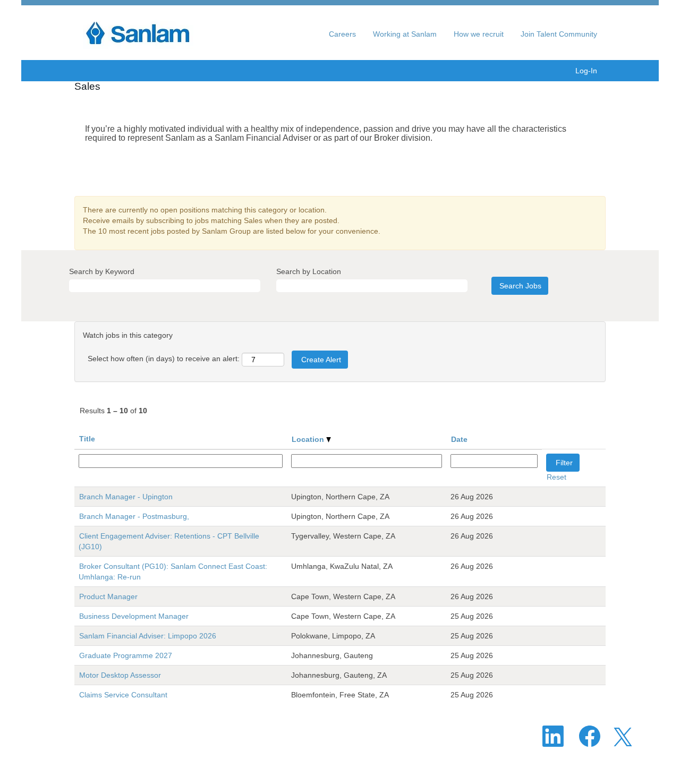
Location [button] (309, 439)
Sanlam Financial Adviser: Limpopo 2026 (147, 636)
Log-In (586, 70)
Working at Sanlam (405, 34)
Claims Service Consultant (123, 694)
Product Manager (108, 596)
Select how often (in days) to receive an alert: (164, 358)
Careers (342, 34)
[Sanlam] (142, 32)
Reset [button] (556, 477)
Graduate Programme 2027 (125, 655)
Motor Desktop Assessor (120, 675)
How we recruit (479, 34)
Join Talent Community (559, 34)
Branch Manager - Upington (126, 496)
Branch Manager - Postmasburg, (134, 516)
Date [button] (459, 439)
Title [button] (87, 438)
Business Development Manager (134, 616)
